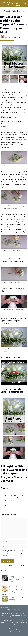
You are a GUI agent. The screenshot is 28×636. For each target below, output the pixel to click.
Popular (13, 3)
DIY (10, 37)
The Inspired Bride (5, 613)
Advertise (24, 3)
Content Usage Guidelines (16, 615)
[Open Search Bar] (23, 11)
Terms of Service (6, 631)
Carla (6, 37)
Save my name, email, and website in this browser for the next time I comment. (14, 553)
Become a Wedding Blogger (18, 3)
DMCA (19, 631)
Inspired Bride (10, 11)
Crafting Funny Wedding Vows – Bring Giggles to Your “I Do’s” (18, 579)
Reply (4, 505)
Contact (24, 631)
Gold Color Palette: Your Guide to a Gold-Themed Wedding (17, 589)
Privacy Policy (14, 631)
